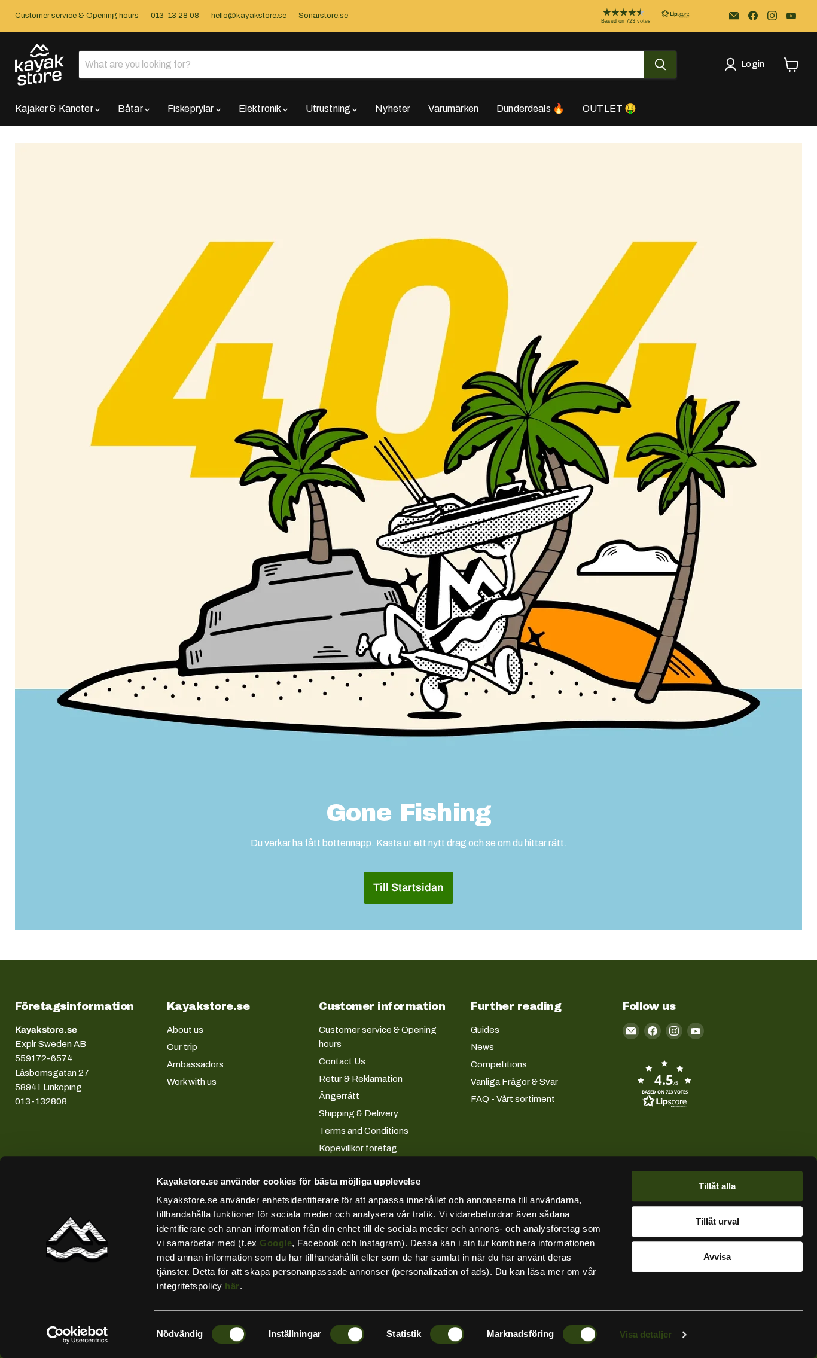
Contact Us (342, 1061)
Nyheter (392, 108)
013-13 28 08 (175, 15)
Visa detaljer (646, 1334)
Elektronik (261, 108)
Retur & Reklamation (361, 1079)
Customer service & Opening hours (77, 15)
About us (185, 1029)
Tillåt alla (717, 1186)
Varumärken (453, 108)
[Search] (660, 64)
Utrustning (329, 108)
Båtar (131, 108)
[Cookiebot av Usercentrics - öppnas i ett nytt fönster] (77, 1335)
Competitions (499, 1064)
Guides (485, 1029)
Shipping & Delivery (358, 1113)
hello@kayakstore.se (248, 15)
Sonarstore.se (323, 15)
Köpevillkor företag (358, 1148)
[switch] (347, 1334)
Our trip (182, 1047)
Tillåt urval (717, 1221)
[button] (635, 15)
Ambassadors (195, 1064)
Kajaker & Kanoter (55, 108)
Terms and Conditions (363, 1131)
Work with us (192, 1082)
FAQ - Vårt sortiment (513, 1099)
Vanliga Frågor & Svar (514, 1082)
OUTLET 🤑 (609, 108)
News (482, 1047)
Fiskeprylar (191, 108)
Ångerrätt (339, 1096)
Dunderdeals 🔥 (530, 108)
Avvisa (717, 1257)
